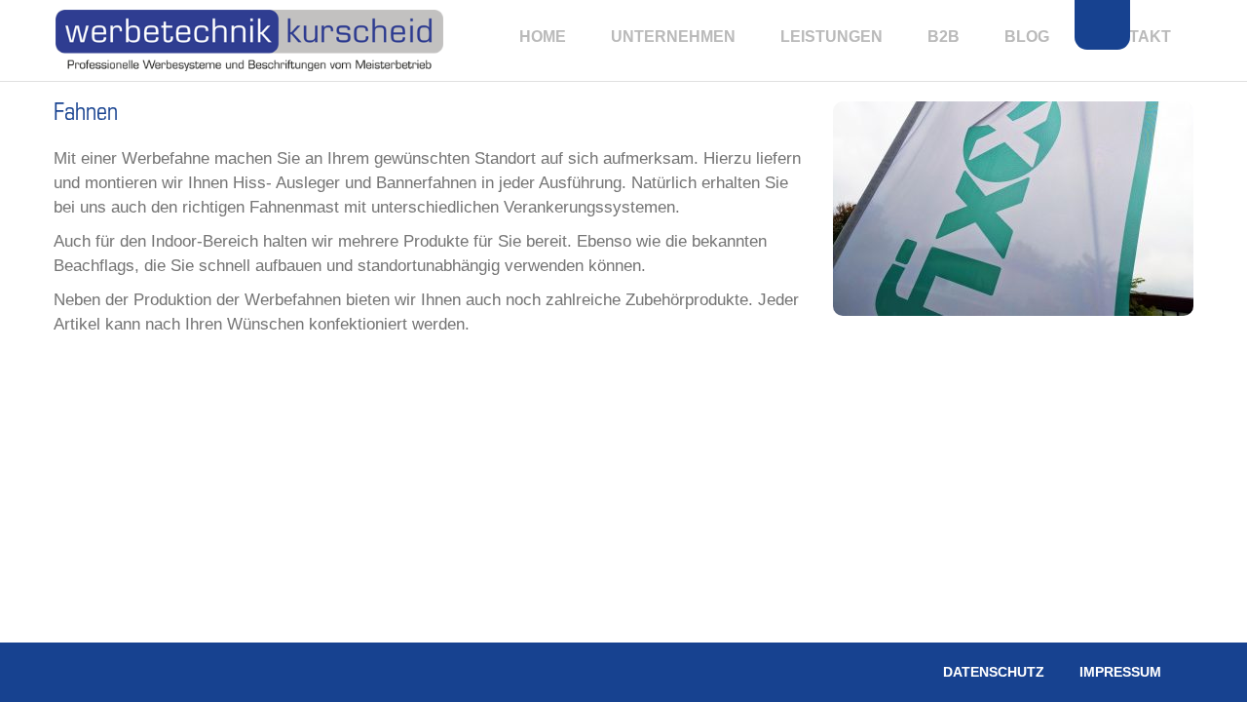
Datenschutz (993, 672)
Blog (1026, 36)
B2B (943, 36)
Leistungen (831, 36)
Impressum (1120, 672)
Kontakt (1132, 36)
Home (542, 36)
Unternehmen (673, 36)
